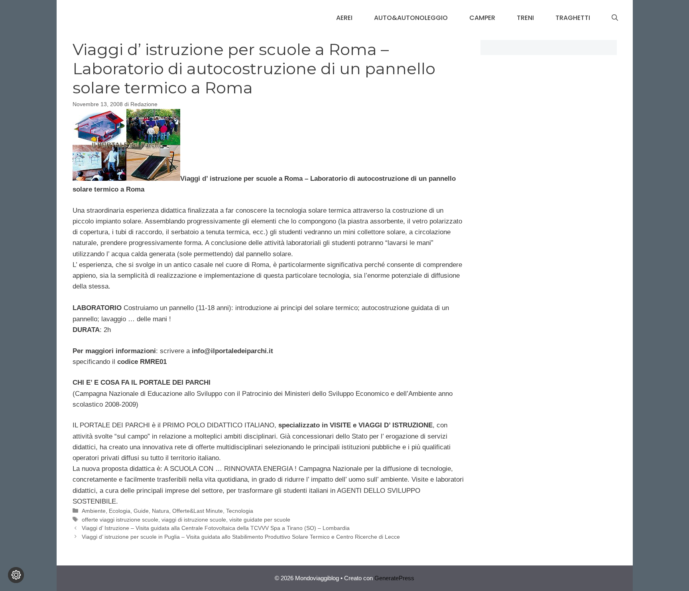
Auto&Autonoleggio (411, 17)
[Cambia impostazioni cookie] (16, 575)
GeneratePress (394, 578)
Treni (525, 17)
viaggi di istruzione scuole (193, 519)
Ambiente (94, 511)
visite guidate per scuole (259, 519)
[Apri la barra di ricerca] (615, 18)
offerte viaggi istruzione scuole (120, 519)
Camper (482, 17)
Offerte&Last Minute (197, 511)
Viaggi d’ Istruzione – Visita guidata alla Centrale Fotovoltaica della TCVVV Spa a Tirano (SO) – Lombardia (216, 528)
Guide (141, 511)
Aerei (344, 17)
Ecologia (119, 511)
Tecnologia (239, 511)
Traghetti (572, 17)
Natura (160, 511)
